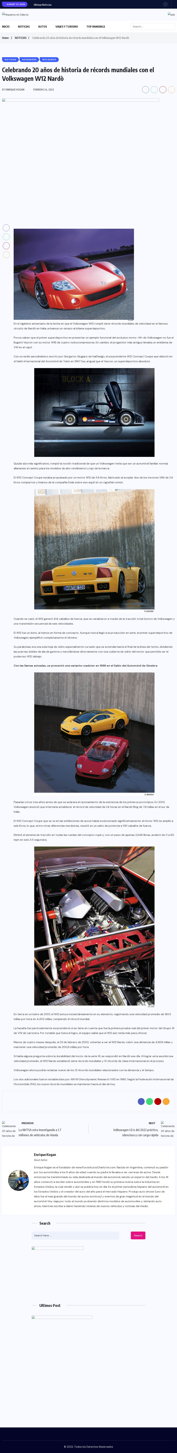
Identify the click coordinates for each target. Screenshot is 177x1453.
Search (138, 1235)
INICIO (6, 26)
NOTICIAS (24, 26)
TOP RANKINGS (95, 26)
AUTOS (42, 26)
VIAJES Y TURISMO (66, 26)
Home (5, 38)
